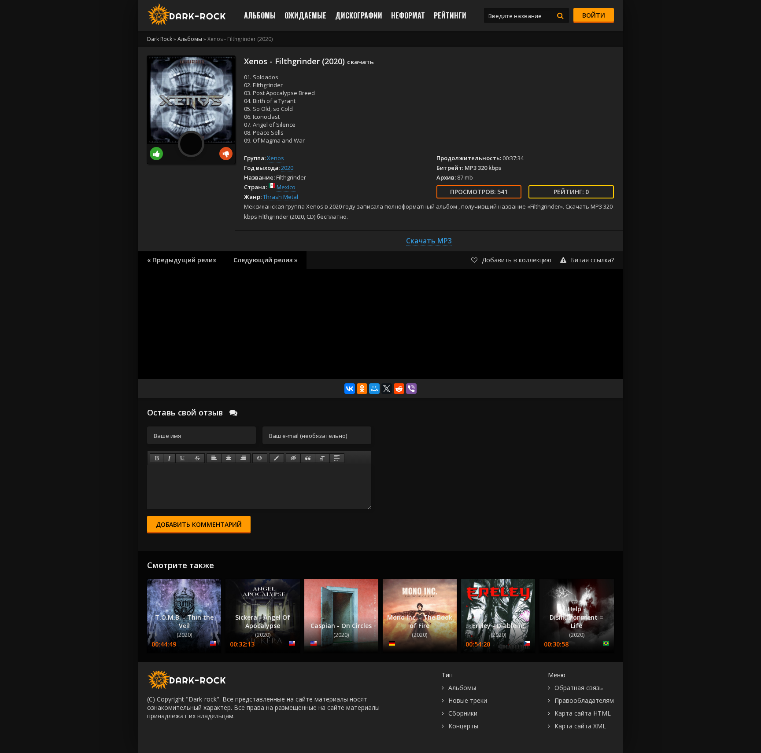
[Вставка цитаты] (307, 458)
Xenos (275, 158)
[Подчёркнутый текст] (182, 458)
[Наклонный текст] (169, 458)
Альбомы (260, 15)
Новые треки (467, 700)
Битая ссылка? (592, 260)
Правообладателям (584, 700)
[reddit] (399, 388)
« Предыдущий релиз (181, 260)
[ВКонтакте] (349, 388)
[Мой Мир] (374, 388)
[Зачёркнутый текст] (197, 458)
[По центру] (228, 458)
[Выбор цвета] (276, 458)
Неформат (408, 15)
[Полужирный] (156, 458)
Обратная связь (578, 687)
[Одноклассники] (362, 388)
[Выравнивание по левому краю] (214, 458)
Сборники (462, 713)
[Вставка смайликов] (259, 458)
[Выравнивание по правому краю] (243, 458)
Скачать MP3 (429, 241)
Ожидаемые (305, 15)
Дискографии (358, 15)
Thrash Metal (280, 197)
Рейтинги (450, 15)
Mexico (286, 187)
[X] (386, 388)
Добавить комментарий (199, 524)
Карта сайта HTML (582, 713)
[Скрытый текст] (293, 458)
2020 (287, 168)
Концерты (463, 726)
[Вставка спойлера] (336, 458)
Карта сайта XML (580, 726)
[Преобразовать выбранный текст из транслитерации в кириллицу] (322, 458)
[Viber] (411, 388)
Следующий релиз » (265, 260)
